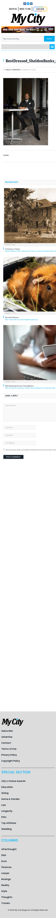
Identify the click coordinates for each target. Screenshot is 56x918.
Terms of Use (8, 748)
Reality (5, 885)
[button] (52, 46)
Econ (4, 861)
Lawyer (5, 873)
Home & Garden (10, 799)
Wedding (6, 829)
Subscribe (7, 730)
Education (7, 787)
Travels (5, 903)
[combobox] (22, 39)
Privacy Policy (9, 754)
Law (3, 805)
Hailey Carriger (13, 70)
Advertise (6, 736)
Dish (3, 855)
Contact (6, 742)
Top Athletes (8, 823)
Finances (6, 867)
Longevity (6, 811)
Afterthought (9, 849)
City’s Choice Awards (13, 781)
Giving (4, 793)
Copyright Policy (10, 760)
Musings (6, 879)
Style (4, 891)
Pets (3, 817)
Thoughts (6, 897)
